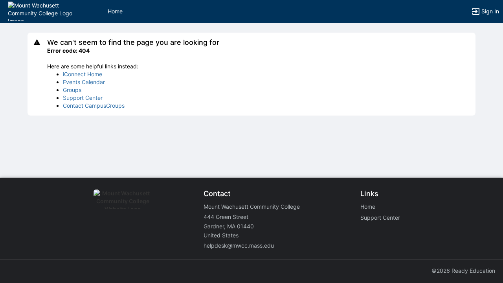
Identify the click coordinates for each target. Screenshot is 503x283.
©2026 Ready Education (463, 270)
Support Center (83, 97)
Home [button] (115, 11)
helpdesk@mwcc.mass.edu (239, 245)
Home (367, 206)
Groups (72, 89)
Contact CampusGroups (94, 105)
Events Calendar (84, 82)
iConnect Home (82, 74)
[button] (40, 10)
